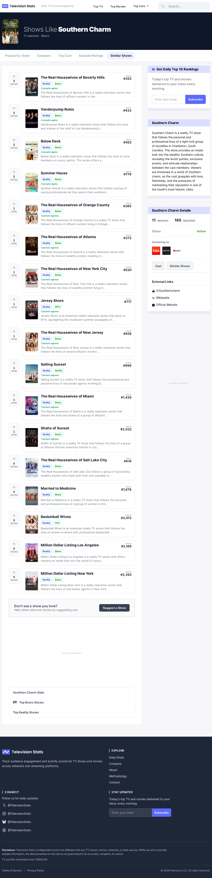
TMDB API (41, 859)
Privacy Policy (35, 870)
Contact (114, 782)
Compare (115, 763)
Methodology (118, 776)
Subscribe (195, 99)
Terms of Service (12, 870)
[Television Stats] (18, 6)
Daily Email (116, 757)
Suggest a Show (114, 607)
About (113, 770)
